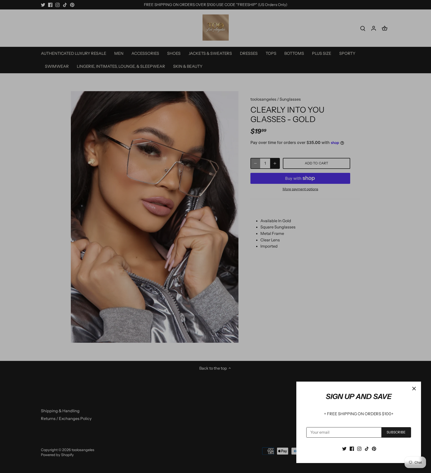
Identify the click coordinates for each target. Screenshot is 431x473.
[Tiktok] (367, 448)
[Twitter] (344, 448)
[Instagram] (359, 448)
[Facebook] (352, 448)
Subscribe (396, 432)
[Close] (414, 388)
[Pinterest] (374, 448)
